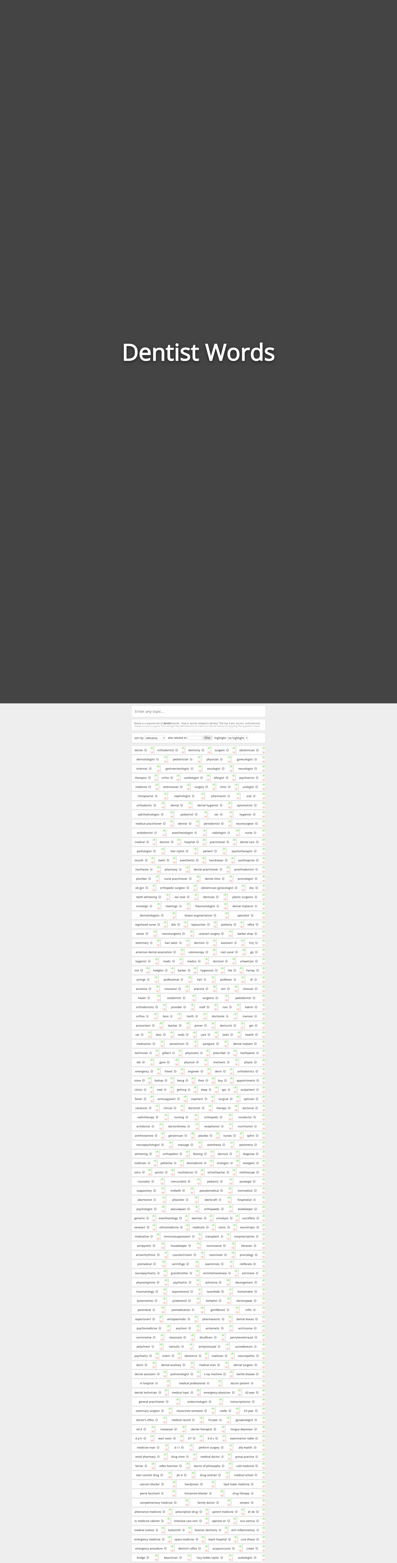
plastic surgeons (242, 897)
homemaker (245, 1291)
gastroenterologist (177, 768)
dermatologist (145, 759)
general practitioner (151, 1401)
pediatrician (180, 759)
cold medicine (245, 1466)
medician (140, 1163)
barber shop (245, 934)
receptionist (212, 1126)
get (251, 1025)
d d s (211, 1438)
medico (191, 961)
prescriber (219, 1053)
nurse (248, 833)
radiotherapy (145, 1117)
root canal (227, 952)
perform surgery (209, 1447)
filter (208, 738)
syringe (140, 979)
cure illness (248, 1539)
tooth (190, 1016)
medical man (207, 1365)
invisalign (142, 906)
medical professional (192, 1383)
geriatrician (175, 1135)
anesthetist (187, 860)
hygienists (207, 970)
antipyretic (144, 1246)
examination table (242, 1438)
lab (139, 1062)
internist (141, 768)
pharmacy (171, 869)
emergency (142, 1071)
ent (223, 989)
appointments (246, 1080)
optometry (246, 1145)
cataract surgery (209, 934)
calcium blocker (150, 1484)
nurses (227, 1135)
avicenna (141, 989)
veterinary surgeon (148, 1411)
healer (142, 998)
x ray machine (213, 1374)
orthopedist (170, 1154)
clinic (223, 787)
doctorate (218, 1016)
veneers (244, 1502)
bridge (141, 1557)
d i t (177, 1447)
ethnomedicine (169, 1227)
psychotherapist (242, 851)
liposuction (198, 924)
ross (225, 1007)
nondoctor (245, 1117)
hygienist (245, 814)
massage (183, 1145)
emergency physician (217, 1392)
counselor (144, 1181)
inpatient (197, 1099)
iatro (137, 1172)
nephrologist (182, 796)
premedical (144, 1264)
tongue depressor (241, 1429)
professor (226, 979)
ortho (165, 778)
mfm (248, 1310)
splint (250, 1135)
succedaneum (244, 1346)
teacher (172, 1025)
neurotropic (247, 1227)
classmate (175, 1337)
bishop (159, 1080)
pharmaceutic (211, 1319)
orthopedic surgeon (172, 888)
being (180, 1080)
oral (249, 796)
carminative (144, 1337)
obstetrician (247, 750)
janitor (159, 1172)
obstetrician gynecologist (217, 888)
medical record (181, 1420)
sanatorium (177, 1044)
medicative (142, 1236)
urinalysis (222, 1218)
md (136, 970)
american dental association (154, 952)
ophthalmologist (148, 814)
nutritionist (245, 1126)
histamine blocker (196, 1493)
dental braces (245, 1319)
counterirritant (182, 1255)
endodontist (145, 833)
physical (189, 1062)
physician (213, 759)
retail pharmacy (145, 1456)
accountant (143, 1025)
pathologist (144, 851)
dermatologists (149, 915)
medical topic (180, 1392)
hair (199, 979)
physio (248, 1062)
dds (173, 924)
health (249, 1034)
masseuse (166, 1429)
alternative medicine (148, 1512)
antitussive (245, 1328)
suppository (144, 1190)
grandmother (179, 1273)
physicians (192, 1053)
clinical (167, 1108)
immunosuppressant (177, 1236)
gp (252, 952)
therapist (141, 778)
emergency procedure (149, 1548)
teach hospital (217, 1539)
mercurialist (178, 1181)
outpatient (248, 1089)
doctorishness (177, 1126)
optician (249, 1099)
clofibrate (246, 1264)
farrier (139, 1466)
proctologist (245, 879)
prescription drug (187, 1512)
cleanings (172, 906)
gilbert (166, 1053)
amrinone (248, 1273)
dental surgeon (243, 1365)
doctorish (194, 1108)
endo (181, 1034)
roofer (223, 1411)
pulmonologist (179, 1374)
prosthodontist (244, 869)
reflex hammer (168, 1466)
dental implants (242, 906)
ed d (139, 1429)
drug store (178, 1456)
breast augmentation (198, 915)
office (251, 924)
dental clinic (213, 879)
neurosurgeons (171, 934)
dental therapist (201, 1429)
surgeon (220, 750)
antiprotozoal (207, 1346)
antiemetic (213, 1328)
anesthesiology (168, 1218)
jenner (199, 1025)
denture (223, 1154)
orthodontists (145, 1007)
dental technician (146, 1392)
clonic (222, 1227)
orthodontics (245, 1071)
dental (175, 805)
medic (167, 961)
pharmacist (218, 796)
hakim (249, 1007)
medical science (144, 1530)
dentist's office (187, 1548)
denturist (226, 1025)
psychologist (144, 1209)
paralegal (246, 1181)
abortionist (145, 1200)
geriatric (139, 1218)
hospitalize (245, 1200)
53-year (213, 1420)
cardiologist (191, 778)
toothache (142, 869)
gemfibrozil (218, 1310)
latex (226, 1034)
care (203, 1034)
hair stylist (177, 851)
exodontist (174, 998)
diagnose (248, 1154)
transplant (212, 1236)
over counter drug (147, 1475)
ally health (245, 1447)
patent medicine (223, 1512)
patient (208, 851)
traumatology (145, 1291)
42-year (250, 1392)
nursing (179, 1117)
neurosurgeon (245, 823)
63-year (249, 1411)
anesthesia (214, 1145)
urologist (248, 787)
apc (224, 1089)
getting (181, 1089)
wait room (165, 1438)
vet (216, 814)
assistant (227, 943)
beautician (171, 1557)
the (230, 970)
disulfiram (206, 1337)
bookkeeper (245, 1209)
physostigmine (145, 1282)
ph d (180, 1475)
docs (159, 1034)
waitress (197, 1218)
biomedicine (195, 1163)
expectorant (143, 1319)
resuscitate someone (189, 1411)
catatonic (141, 1108)
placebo (203, 1135)
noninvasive (214, 1246)
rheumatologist (205, 906)
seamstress (212, 1264)
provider (176, 1007)
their (201, 1080)
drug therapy (241, 1493)
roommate (216, 1255)
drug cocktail (208, 1475)
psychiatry (141, 1356)
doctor (139, 750)
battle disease (246, 1374)
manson (248, 1016)
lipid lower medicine (237, 1484)
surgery (199, 787)
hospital (189, 842)
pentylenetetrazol (241, 1337)
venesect (139, 1227)
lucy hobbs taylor (208, 1557)
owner (140, 934)
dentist (182, 823)
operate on (219, 1521)
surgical (223, 1099)
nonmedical (245, 1190)
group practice (244, 1456)
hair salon (171, 943)
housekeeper (179, 1246)
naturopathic (246, 1356)
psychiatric (180, 1282)
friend (168, 1071)
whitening (141, 1154)
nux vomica (247, 1521)
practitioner (217, 842)
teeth (161, 860)
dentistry (194, 750)
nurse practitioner (175, 879)
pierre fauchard (150, 1493)
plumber (141, 879)
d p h (138, 1438)
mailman (217, 1356)
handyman (192, 1484)
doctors (164, 842)
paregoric (209, 1044)
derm (218, 1071)
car (137, 1034)
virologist (223, 1163)
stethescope (247, 1172)
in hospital (147, 1383)
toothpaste (247, 1053)
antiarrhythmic (146, 1255)
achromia (211, 1282)
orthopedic (211, 1117)
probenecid (179, 1301)
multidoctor (185, 1172)
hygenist (141, 961)
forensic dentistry (206, 1530)
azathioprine (246, 860)
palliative (166, 1163)
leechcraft (211, 1200)
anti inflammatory (243, 1530)
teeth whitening (146, 897)
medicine (141, 787)
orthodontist (165, 750)
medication (143, 1044)
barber (182, 970)
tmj (251, 943)
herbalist (211, 1301)
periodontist (212, 823)
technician (141, 1053)
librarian (246, 1246)
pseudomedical (209, 1190)
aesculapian (178, 1209)
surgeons (208, 998)
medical (140, 842)
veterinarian (171, 787)
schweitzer (247, 961)
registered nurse (145, 924)
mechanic (219, 1062)
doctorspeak (244, 1301)
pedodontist (243, 998)
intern (166, 1356)
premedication (181, 1310)
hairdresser (216, 860)
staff (202, 1007)
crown (250, 1548)
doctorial (248, 1108)
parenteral (144, 1310)
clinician (248, 989)
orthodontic (144, 805)
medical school (243, 1475)
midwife (175, 1190)
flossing (198, 1154)
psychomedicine (147, 1328)
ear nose (180, 897)
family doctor (206, 1502)
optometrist (245, 805)
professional (171, 979)
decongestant (244, 1282)
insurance (170, 989)
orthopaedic (212, 1209)
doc (251, 888)
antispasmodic (176, 1319)
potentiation (145, 1301)
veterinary (142, 943)
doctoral (218, 961)
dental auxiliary (171, 1365)
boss (166, 1016)
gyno (162, 1062)
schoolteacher (216, 1172)
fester (138, 1099)
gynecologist (245, 759)
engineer (193, 1071)
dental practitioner (206, 869)
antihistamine (144, 1135)
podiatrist (187, 814)
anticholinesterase (215, 1273)
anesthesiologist (182, 833)
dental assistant (145, 1374)
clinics (138, 1089)
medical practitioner (149, 823)
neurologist (245, 768)
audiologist (245, 1557)
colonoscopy (196, 952)
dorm (139, 1365)
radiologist (219, 833)
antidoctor (143, 1126)
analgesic (249, 1163)
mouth (139, 860)
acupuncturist (222, 1548)
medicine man (146, 1447)
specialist (243, 915)
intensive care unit (186, 1521)
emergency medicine (147, 1539)
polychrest (143, 1346)
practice (199, 989)
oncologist (213, 768)
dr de (251, 1512)
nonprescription (244, 1236)
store (137, 1080)
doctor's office (145, 1420)
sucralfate (248, 1218)
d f (189, 1438)
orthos (140, 1016)
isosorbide (213, 1291)
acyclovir (181, 1328)
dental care (247, 842)
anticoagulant (167, 1099)
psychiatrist (246, 778)
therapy (221, 1108)
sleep (204, 1089)
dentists (199, 943)
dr (251, 979)
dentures (209, 897)
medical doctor (210, 1456)
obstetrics (191, 1356)
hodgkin (158, 970)
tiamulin (174, 1346)
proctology (246, 1255)
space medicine (184, 1539)
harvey (250, 970)
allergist (219, 778)
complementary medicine (156, 1502)
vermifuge (178, 1264)
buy (220, 1080)
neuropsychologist (148, 1145)
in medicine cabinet (147, 1521)
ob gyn (139, 888)
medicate (199, 1227)
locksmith (174, 1530)
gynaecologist (244, 1420)
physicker (178, 1200)
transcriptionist (240, 1401)
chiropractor (146, 796)
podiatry (226, 924)
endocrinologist (197, 1401)
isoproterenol (180, 1291)
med (160, 1089)
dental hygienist (207, 805)
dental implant (243, 1044)
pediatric (213, 1181)
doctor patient (240, 1383)
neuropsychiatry (145, 1273)
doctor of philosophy (207, 1466)
